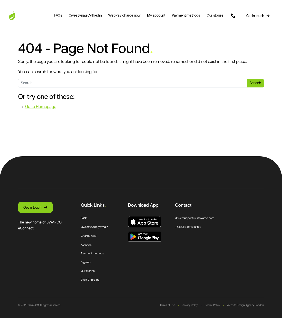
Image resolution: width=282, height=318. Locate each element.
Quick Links (93, 205)
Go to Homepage (40, 107)
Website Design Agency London (245, 305)
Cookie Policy (212, 305)
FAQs (58, 15)
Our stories (215, 15)
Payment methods (186, 15)
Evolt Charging (90, 279)
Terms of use (167, 305)
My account (156, 15)
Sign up (86, 262)
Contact (183, 205)
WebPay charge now (124, 15)
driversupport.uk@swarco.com (194, 218)
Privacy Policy (190, 305)
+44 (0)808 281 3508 (187, 227)
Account (86, 244)
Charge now (88, 236)
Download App (143, 205)
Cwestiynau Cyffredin (85, 15)
